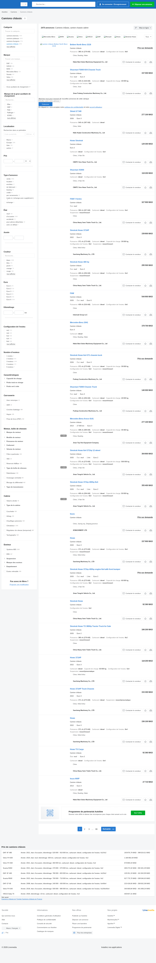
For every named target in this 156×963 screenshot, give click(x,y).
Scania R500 (7, 878)
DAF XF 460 (7, 873)
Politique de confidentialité (46, 920)
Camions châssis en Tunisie (11, 899)
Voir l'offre (138, 813)
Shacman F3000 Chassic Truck (83, 387)
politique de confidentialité (74, 107)
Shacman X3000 (77, 170)
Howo (72, 538)
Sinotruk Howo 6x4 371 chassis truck (86, 355)
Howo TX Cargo (77, 749)
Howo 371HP (75, 658)
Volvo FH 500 (8, 858)
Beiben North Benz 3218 (80, 45)
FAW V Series (76, 199)
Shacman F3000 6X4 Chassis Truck (85, 70)
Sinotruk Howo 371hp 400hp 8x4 (84, 482)
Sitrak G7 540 (75, 111)
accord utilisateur (96, 107)
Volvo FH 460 (8, 863)
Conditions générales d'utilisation (49, 916)
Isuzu (72, 514)
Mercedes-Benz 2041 (79, 322)
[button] (145, 62)
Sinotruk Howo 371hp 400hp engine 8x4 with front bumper (95, 569)
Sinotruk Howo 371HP (79, 230)
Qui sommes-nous (8, 916)
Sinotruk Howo (76, 601)
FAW (72, 293)
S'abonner (45, 104)
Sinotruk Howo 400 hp (79, 262)
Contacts (5, 923)
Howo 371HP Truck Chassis (82, 689)
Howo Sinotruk (76, 141)
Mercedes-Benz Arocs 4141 (82, 419)
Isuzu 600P (74, 779)
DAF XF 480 (7, 853)
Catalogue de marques (45, 931)
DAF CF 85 (7, 883)
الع (2, 932)
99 (96, 829)
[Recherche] (34, 4)
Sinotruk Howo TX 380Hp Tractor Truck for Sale (90, 626)
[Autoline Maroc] (10, 4)
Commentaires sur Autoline (47, 927)
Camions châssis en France (32, 899)
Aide (3, 920)
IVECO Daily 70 (8, 894)
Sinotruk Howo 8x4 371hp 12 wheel (85, 450)
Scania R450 (7, 868)
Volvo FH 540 (8, 889)
